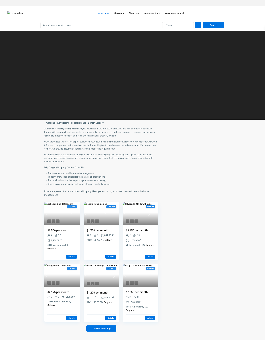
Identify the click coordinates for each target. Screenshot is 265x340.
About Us (134, 13)
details (71, 256)
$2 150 (137, 230)
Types (169, 25)
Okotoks (51, 248)
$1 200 (97, 292)
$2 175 (58, 292)
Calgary (108, 240)
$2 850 (137, 292)
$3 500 (58, 230)
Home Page (103, 13)
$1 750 (97, 230)
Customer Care (152, 13)
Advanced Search (174, 13)
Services (119, 13)
